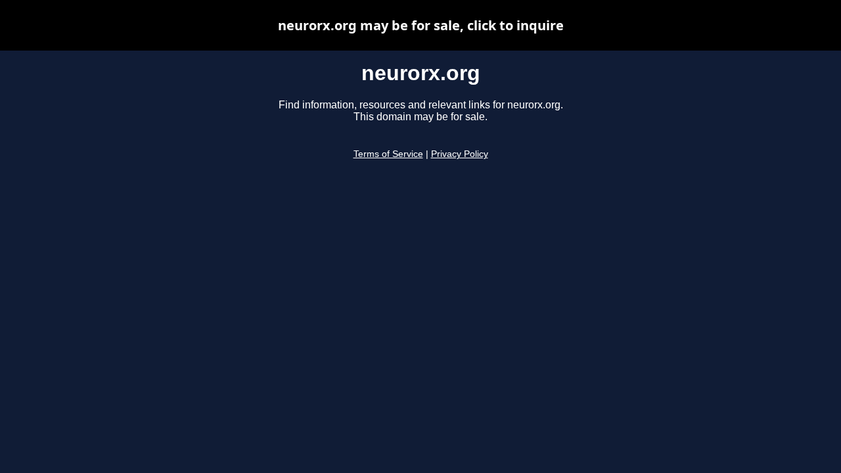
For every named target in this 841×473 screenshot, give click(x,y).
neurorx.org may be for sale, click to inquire (421, 25)
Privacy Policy (459, 154)
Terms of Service (388, 154)
